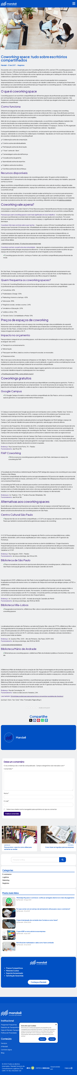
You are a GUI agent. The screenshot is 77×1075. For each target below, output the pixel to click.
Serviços (4, 1043)
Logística (5, 877)
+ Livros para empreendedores (11, 645)
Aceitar (52, 1039)
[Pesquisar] (62, 859)
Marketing (5, 880)
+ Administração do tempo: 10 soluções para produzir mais (21, 244)
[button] (74, 4)
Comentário (8, 769)
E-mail (6, 801)
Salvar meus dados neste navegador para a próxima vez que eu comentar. (31, 809)
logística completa (65, 200)
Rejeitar (42, 1039)
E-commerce (6, 874)
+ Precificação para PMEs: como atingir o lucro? (17, 374)
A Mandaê (4, 1046)
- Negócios (20, 65)
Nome (6, 793)
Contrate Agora (6, 1050)
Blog (2, 1053)
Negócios (5, 883)
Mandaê (21, 737)
